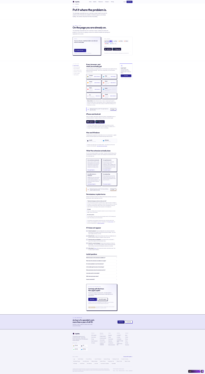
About (126, 335)
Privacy (126, 339)
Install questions (76, 74)
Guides (109, 337)
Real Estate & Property (77, 361)
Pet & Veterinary (90, 363)
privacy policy (110, 221)
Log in (124, 1)
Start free (129, 1)
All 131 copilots (93, 335)
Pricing (112, 1)
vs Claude (118, 337)
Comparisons (110, 342)
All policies (127, 344)
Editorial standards (111, 344)
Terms (117, 370)
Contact (126, 337)
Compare (107, 1)
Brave (127, 41)
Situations (110, 335)
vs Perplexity (119, 339)
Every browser (76, 65)
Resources (101, 1)
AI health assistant (103, 338)
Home (90, 1)
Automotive (96, 363)
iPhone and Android (77, 67)
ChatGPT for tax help (119, 344)
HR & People (75, 363)
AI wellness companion (102, 344)
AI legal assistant (103, 336)
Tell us (95, 248)
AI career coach (102, 341)
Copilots (94, 1)
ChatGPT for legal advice (120, 341)
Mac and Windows (77, 68)
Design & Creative (128, 361)
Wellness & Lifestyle (94, 361)
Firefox (121, 41)
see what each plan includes (102, 146)
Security (126, 342)
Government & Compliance (105, 363)
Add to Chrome (80, 50)
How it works (93, 337)
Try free (112, 109)
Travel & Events (82, 363)
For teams (93, 342)
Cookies (126, 370)
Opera (107, 43)
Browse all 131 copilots (128, 356)
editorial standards (100, 223)
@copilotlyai (130, 370)
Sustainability (114, 363)
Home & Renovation (86, 361)
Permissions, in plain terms (78, 71)
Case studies (110, 339)
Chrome (109, 41)
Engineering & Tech (111, 361)
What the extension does (77, 70)
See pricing (128, 321)
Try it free (126, 75)
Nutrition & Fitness (103, 361)
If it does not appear (77, 73)
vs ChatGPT (119, 335)
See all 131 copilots (102, 299)
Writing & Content (120, 361)
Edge (116, 41)
